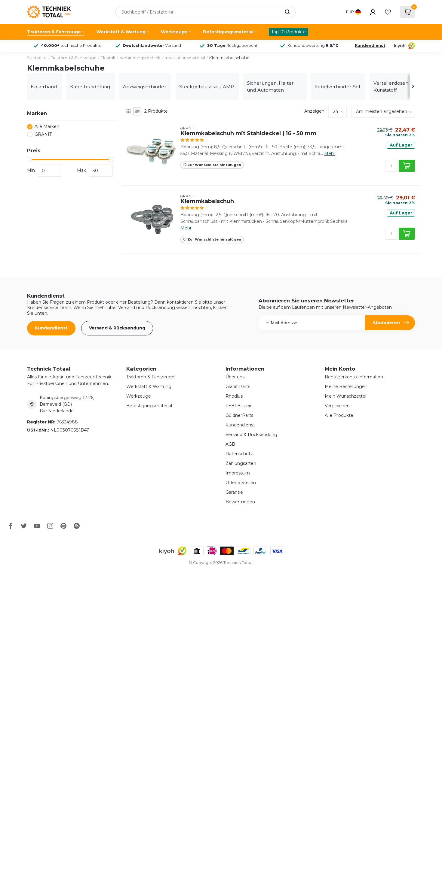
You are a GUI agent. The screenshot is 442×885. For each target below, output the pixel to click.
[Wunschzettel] (388, 12)
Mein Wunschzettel (345, 396)
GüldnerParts (239, 415)
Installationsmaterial (185, 57)
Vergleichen (337, 405)
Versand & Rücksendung (117, 328)
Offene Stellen (241, 482)
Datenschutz (239, 453)
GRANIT (43, 134)
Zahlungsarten (241, 463)
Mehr (329, 153)
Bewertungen (240, 502)
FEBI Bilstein (239, 405)
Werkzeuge (174, 32)
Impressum (238, 473)
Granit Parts (238, 386)
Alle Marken (47, 126)
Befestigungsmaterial (228, 32)
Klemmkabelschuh (207, 201)
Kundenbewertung (313, 45)
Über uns (235, 377)
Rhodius (234, 396)
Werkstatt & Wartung (121, 32)
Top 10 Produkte (288, 32)
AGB (230, 444)
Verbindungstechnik (140, 57)
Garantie (234, 492)
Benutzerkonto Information (354, 377)
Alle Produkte (339, 415)
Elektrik (108, 57)
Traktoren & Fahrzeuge (54, 32)
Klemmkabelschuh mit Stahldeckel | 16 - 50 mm (248, 133)
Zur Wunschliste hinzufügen (213, 165)
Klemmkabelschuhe (229, 57)
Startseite (37, 57)
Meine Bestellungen (346, 386)
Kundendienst (370, 45)
